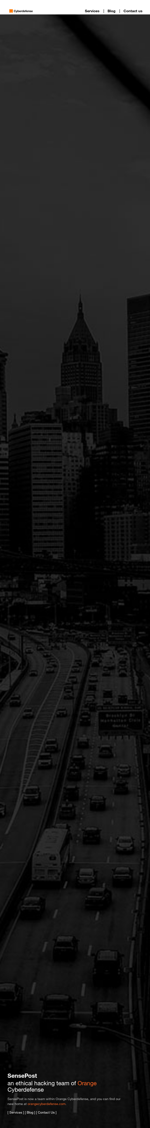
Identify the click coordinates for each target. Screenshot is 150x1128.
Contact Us (46, 1112)
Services (92, 11)
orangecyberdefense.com (46, 1104)
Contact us (132, 11)
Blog (111, 11)
